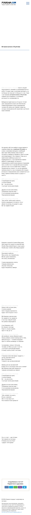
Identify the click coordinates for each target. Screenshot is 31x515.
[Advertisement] (15, 25)
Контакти (4, 512)
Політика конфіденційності (14, 512)
